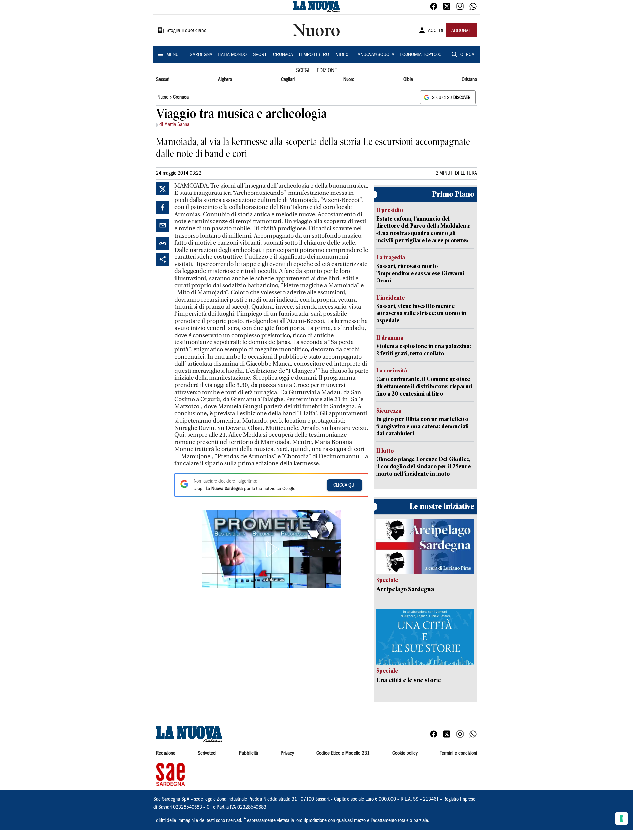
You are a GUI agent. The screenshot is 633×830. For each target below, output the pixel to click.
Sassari (162, 79)
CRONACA (283, 55)
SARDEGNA (201, 55)
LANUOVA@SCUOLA (374, 55)
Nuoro (348, 79)
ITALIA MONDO (232, 55)
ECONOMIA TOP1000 (420, 55)
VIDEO (342, 55)
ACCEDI (435, 31)
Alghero (225, 79)
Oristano (469, 79)
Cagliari (288, 79)
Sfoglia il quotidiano (186, 31)
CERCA (467, 55)
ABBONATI (461, 31)
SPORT (260, 55)
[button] (271, 549)
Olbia (408, 79)
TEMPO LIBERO (313, 55)
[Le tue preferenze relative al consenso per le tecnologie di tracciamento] (621, 818)
